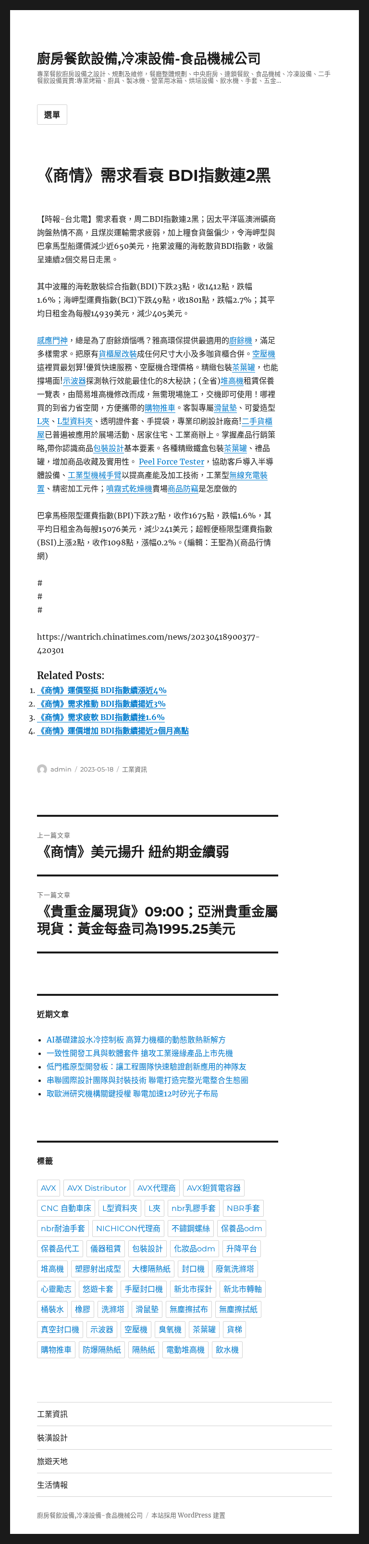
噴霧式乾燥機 (129, 488)
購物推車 (160, 407)
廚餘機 (240, 340)
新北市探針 (193, 1289)
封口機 (193, 1269)
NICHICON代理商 (128, 1228)
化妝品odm (194, 1248)
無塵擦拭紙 (238, 1309)
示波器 (74, 381)
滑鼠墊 (225, 407)
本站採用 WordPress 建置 (188, 1515)
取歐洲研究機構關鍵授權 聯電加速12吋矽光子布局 (132, 1093)
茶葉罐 (243, 367)
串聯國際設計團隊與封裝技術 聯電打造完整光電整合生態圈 (147, 1080)
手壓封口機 (143, 1289)
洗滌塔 (112, 1309)
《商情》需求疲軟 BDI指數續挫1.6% (101, 717)
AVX (48, 1188)
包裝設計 (108, 448)
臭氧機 (170, 1329)
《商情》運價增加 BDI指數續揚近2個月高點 (113, 730)
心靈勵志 (56, 1289)
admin (61, 769)
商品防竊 (183, 488)
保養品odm (241, 1228)
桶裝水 (52, 1309)
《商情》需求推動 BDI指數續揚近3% (101, 703)
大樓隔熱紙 (151, 1269)
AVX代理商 (156, 1188)
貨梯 (234, 1329)
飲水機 (227, 1349)
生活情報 (52, 1485)
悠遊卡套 (98, 1289)
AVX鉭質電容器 (214, 1188)
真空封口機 (60, 1329)
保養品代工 (60, 1248)
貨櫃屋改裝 (117, 354)
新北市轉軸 (242, 1289)
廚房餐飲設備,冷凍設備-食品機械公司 (149, 59)
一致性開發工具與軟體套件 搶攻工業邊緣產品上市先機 (140, 1053)
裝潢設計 (52, 1437)
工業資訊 (134, 769)
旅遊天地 (52, 1461)
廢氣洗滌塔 (235, 1269)
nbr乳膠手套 (194, 1208)
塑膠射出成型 (98, 1269)
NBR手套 (243, 1208)
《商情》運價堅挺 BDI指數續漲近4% (102, 690)
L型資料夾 (75, 421)
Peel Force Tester (171, 461)
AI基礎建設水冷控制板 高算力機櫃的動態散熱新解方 (136, 1039)
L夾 (43, 421)
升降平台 (241, 1248)
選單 (52, 114)
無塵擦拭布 (189, 1309)
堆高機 (232, 381)
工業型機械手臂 (95, 475)
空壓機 (263, 354)
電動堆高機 (185, 1349)
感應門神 (52, 340)
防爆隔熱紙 (102, 1349)
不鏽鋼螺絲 (191, 1228)
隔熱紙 (143, 1349)
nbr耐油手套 (63, 1228)
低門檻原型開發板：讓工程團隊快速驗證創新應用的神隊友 (146, 1066)
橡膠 (82, 1309)
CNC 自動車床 (66, 1208)
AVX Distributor (96, 1188)
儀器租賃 (105, 1248)
